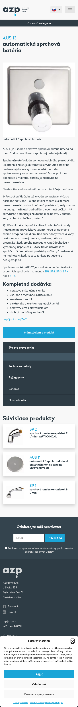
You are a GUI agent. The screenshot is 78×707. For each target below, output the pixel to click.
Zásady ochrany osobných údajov (46, 702)
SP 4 (65, 271)
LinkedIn (12, 612)
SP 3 (59, 271)
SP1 (47, 271)
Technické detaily (20, 366)
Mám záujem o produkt (39, 332)
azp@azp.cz (9, 621)
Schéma (14, 389)
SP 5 (12, 275)
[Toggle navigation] (70, 10)
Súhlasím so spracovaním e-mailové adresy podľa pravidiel (40, 550)
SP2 (52, 271)
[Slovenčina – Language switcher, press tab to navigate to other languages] (56, 9)
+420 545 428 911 (12, 626)
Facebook (13, 606)
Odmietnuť (39, 684)
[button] (72, 640)
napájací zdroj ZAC (15, 319)
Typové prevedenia (21, 347)
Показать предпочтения (39, 694)
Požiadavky (16, 377)
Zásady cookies (20, 702)
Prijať (39, 674)
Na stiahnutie (17, 400)
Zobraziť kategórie (39, 23)
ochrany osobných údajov (39, 551)
